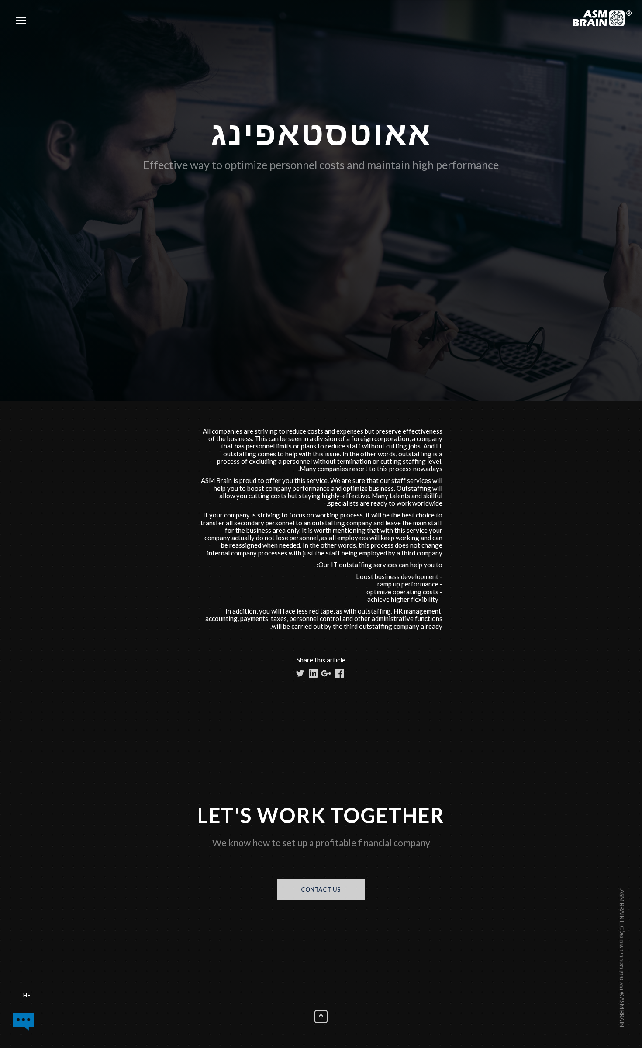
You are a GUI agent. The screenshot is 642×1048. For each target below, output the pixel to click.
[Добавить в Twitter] (300, 673)
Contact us (321, 889)
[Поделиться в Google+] (326, 673)
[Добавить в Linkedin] (313, 673)
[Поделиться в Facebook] (339, 673)
